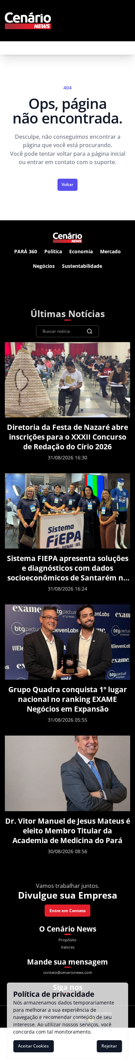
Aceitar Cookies (33, 1046)
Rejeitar (109, 1046)
